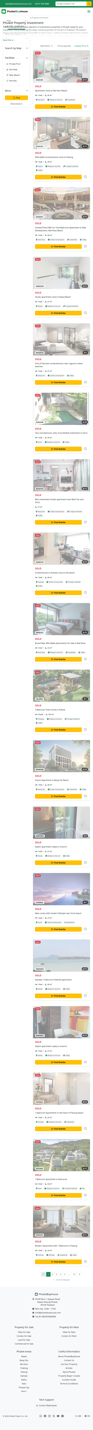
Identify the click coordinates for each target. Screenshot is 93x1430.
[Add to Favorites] (85, 106)
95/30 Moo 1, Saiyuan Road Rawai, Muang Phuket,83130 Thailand (47, 1302)
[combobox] (15, 20)
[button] (24, 1391)
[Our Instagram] (49, 1416)
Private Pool (14, 64)
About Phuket (69, 1372)
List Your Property (69, 1364)
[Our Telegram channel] (62, 1416)
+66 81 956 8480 (42, 3)
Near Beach (14, 75)
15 (74, 1274)
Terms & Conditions (69, 1383)
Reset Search (16, 103)
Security (13, 80)
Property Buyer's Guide (69, 1376)
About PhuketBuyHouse (69, 1356)
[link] (43, 1274)
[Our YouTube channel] (58, 1416)
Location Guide (69, 1379)
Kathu (24, 1379)
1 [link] (48, 1274)
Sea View (13, 69)
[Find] (89, 3)
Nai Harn (24, 1364)
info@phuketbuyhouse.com (48, 1312)
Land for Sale (24, 1340)
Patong (24, 1372)
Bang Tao (24, 1360)
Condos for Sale (24, 1336)
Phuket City (24, 1387)
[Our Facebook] (45, 1416)
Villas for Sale (24, 1332)
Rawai (24, 1356)
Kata (24, 1383)
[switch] (53, 46)
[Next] (79, 1274)
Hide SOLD (45, 46)
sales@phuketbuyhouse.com (18, 3)
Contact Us (69, 1360)
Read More (8, 40)
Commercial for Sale (24, 1343)
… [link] (69, 1274)
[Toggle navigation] (89, 11)
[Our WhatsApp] (40, 1416)
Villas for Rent (69, 1332)
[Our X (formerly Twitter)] (54, 1416)
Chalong (24, 1368)
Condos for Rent (69, 1336)
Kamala (24, 1376)
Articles (69, 1368)
